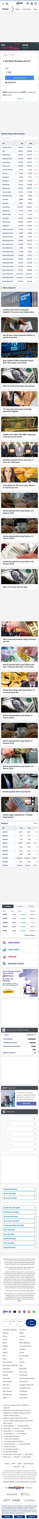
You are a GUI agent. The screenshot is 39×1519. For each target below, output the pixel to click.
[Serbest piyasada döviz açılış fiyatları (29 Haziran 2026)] (19, 755)
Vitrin (21, 1339)
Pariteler (4, 823)
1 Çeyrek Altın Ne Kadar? (11, 1436)
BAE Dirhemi (5, 184)
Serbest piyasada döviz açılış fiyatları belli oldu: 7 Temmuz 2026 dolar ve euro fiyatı (18, 665)
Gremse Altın (27, 1428)
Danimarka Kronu (7, 195)
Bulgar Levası (6, 188)
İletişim (7, 1463)
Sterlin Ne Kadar (10, 1238)
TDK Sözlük (23, 1391)
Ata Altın (16, 1428)
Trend (5, 1349)
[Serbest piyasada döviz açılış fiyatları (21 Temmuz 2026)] (19, 525)
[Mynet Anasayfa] (19, 3)
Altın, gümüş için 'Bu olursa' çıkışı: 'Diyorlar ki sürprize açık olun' (19, 486)
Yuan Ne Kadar (9, 1243)
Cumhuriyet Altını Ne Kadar (14, 1225)
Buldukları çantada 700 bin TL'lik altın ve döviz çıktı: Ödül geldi (18, 461)
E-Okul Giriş (24, 1381)
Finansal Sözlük (8, 1372)
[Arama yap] (27, 3)
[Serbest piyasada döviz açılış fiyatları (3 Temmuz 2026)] (19, 730)
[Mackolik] (13, 1494)
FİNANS (5, 9)
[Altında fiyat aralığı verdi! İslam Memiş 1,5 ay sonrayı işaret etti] (19, 679)
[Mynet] (7, 1500)
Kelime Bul (23, 1369)
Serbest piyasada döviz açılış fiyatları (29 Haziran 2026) (18, 767)
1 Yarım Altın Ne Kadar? (11, 1439)
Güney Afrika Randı (7, 237)
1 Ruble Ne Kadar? (9, 1447)
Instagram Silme (25, 1388)
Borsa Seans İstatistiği (10, 1365)
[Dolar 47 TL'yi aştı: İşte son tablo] (19, 576)
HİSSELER (12, 956)
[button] (7, 4)
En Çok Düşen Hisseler (10, 1449)
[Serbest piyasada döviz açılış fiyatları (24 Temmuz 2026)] (19, 500)
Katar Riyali (5, 218)
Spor (4, 1356)
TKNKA (5, 927)
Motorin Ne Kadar (10, 1198)
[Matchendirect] (25, 1494)
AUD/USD (5, 850)
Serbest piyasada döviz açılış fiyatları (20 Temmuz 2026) (18, 562)
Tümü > (35, 823)
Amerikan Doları (6, 147)
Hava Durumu (7, 1394)
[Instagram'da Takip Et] (19, 1311)
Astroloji (22, 1336)
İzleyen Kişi (30, 1035)
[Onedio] (17, 1500)
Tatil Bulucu (23, 1375)
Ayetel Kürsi (24, 1394)
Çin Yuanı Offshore (7, 169)
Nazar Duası (23, 1398)
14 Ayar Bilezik (19, 1431)
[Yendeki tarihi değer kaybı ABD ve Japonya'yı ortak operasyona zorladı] (19, 424)
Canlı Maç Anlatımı (26, 1346)
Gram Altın (6, 1428)
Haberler (5, 1333)
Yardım (13, 1463)
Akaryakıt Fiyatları (10, 1189)
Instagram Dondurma (26, 1385)
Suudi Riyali (5, 225)
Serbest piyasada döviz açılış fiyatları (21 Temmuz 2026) (18, 537)
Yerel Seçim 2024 (23, 1426)
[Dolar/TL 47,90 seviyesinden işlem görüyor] (19, 375)
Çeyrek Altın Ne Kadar (12, 1208)
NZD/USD (5, 854)
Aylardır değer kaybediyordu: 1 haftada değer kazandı (17, 816)
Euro (3, 151)
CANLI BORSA (14, 949)
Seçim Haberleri (25, 1343)
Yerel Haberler (7, 1362)
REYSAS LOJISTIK (7, 1039)
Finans (5, 1336)
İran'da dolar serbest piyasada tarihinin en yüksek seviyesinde (19, 336)
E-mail (22, 1352)
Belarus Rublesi (6, 192)
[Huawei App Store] (21, 1323)
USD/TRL (5, 832)
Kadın (5, 1343)
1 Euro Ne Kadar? (24, 1444)
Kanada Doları (6, 162)
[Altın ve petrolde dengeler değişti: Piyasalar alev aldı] (19, 628)
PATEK (5, 931)
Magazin (5, 1346)
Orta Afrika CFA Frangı (8, 233)
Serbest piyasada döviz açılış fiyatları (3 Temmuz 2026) (17, 742)
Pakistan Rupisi (6, 214)
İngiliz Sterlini (6, 155)
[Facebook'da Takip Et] (10, 1311)
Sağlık (22, 1333)
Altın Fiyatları (7, 1381)
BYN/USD (5, 862)
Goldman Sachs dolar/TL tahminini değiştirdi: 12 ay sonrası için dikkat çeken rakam (18, 311)
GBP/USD (5, 839)
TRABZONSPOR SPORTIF (10, 1042)
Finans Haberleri (8, 1426)
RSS (23, 1467)
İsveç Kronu (5, 181)
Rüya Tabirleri (7, 1391)
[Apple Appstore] (13, 1323)
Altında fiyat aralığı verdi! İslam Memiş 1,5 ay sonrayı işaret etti (19, 691)
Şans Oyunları (24, 1356)
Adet (6, 68)
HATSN (5, 918)
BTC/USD (5, 858)
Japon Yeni (5, 203)
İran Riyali (5, 199)
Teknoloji (23, 1330)
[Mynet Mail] (35, 3)
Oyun (21, 1365)
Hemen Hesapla (19, 78)
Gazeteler (23, 1349)
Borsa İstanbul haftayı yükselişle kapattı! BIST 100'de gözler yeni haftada (18, 361)
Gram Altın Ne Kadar (11, 1212)
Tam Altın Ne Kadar (11, 1216)
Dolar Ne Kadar (9, 1230)
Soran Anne (23, 1372)
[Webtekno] (29, 1500)
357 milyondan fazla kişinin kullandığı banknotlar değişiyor (17, 410)
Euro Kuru (6, 1388)
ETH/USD (5, 865)
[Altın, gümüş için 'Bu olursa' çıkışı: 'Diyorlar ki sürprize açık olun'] (19, 474)
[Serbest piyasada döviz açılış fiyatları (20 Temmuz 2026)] (19, 551)
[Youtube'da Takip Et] (29, 1311)
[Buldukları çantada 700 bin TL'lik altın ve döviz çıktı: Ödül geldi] (19, 449)
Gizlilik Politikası (28, 1463)
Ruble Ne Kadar (9, 1247)
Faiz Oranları (27, 1457)
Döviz (35, 9)
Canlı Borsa (6, 1369)
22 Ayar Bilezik (21, 1434)
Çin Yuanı (5, 173)
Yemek (5, 1339)
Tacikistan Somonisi (7, 229)
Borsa (18, 9)
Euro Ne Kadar (9, 1234)
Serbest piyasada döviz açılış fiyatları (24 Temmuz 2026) (18, 512)
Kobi (21, 1359)
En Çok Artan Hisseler (10, 1452)
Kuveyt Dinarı (6, 207)
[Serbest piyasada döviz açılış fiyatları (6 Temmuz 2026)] (19, 705)
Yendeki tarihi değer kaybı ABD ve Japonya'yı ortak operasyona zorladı (19, 435)
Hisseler (5, 1375)
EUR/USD (5, 836)
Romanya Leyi (6, 222)
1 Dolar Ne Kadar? (9, 1444)
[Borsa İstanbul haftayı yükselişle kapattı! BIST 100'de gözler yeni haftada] (19, 350)
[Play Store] (6, 1323)
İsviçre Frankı (6, 166)
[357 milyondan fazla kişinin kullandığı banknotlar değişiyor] (19, 398)
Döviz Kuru (7, 1457)
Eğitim (5, 1352)
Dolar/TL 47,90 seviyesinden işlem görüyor (19, 386)
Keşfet (5, 1398)
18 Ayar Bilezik (8, 1434)
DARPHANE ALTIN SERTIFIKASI (11, 1046)
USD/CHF (5, 847)
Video (5, 1359)
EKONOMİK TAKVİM (16, 963)
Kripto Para (6, 1378)
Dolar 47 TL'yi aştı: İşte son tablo (15, 587)
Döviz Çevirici (11, 1112)
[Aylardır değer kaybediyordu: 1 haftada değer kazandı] (19, 804)
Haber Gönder (32, 1322)
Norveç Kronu (6, 210)
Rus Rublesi (5, 177)
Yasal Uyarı (17, 1467)
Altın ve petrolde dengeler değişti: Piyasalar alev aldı (19, 640)
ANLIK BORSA (14, 942)
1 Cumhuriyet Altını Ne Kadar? (13, 1441)
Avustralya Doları (7, 158)
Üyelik (19, 1463)
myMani (22, 1362)
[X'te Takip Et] (14, 1311)
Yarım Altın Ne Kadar (11, 1221)
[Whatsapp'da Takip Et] (33, 1311)
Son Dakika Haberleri (10, 1330)
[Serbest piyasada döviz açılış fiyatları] (19, 781)
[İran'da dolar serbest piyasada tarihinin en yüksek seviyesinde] (19, 324)
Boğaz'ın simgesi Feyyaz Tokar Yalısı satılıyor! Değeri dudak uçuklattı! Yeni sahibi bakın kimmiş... (18, 1420)
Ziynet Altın (7, 1431)
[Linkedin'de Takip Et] (24, 1311)
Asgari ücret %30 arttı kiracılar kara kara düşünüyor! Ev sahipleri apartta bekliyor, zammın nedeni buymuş (16, 1412)
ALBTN (5, 914)
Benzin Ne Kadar (10, 1193)
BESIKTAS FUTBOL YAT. (9, 1053)
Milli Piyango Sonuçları (27, 1378)
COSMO (5, 922)
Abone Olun (26, 1104)
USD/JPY (4, 843)
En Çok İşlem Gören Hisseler (12, 1454)
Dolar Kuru (6, 1385)
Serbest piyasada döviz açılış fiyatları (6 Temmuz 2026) (17, 716)
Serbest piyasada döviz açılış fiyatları (17, 792)
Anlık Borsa (26, 9)
